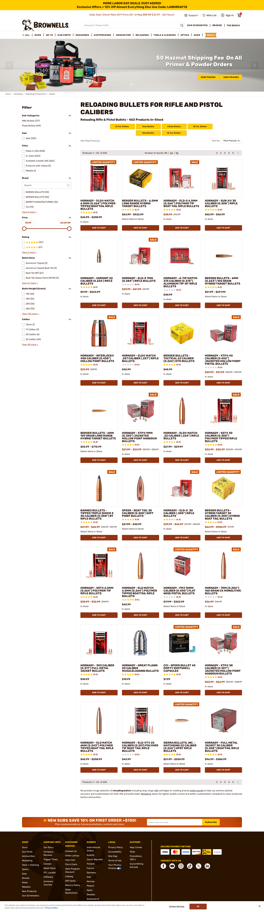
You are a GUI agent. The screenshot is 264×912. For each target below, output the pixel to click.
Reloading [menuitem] (142, 35)
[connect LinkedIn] (207, 866)
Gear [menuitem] (197, 35)
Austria (90, 855)
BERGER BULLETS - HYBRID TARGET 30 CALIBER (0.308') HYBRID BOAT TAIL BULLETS (222, 514)
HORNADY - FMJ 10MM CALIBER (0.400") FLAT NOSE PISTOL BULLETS (179, 590)
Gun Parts (27, 851)
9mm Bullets (148, 133)
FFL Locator (50, 872)
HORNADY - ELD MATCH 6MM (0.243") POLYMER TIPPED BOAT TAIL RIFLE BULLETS (97, 746)
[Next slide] (254, 65)
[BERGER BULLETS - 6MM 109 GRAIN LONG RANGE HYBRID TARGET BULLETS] (99, 410)
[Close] (260, 906)
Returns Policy (72, 885)
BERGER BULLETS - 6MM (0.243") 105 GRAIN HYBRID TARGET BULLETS (222, 281)
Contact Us (71, 851)
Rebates (26, 887)
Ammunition (28, 856)
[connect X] (198, 866)
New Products (29, 891)
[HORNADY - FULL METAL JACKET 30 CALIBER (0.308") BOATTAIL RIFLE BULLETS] (223, 720)
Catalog (69, 876)
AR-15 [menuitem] (49, 35)
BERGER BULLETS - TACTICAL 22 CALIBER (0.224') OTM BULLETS (178, 358)
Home (8, 94)
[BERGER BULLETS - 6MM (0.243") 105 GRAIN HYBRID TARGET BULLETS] (223, 256)
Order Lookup (72, 855)
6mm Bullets (148, 126)
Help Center (136, 847)
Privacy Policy (115, 847)
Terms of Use (114, 860)
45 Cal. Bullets (174, 133)
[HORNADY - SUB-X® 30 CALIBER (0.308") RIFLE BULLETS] (223, 178)
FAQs (132, 851)
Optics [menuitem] (185, 35)
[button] (227, 15)
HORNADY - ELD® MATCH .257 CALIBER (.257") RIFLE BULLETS (140, 358)
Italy (89, 877)
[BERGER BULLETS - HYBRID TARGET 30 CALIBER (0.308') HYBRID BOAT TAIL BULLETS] (223, 488)
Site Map (112, 856)
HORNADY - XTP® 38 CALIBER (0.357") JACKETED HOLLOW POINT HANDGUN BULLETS (223, 669)
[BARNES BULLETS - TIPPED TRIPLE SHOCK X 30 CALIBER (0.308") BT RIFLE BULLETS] (99, 488)
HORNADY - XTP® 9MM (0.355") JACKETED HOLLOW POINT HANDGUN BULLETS (139, 437)
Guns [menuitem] (38, 35)
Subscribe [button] (211, 822)
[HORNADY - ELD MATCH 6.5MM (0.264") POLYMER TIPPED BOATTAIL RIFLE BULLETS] (140, 565)
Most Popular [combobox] (230, 140)
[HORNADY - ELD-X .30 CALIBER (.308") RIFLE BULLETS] (182, 488)
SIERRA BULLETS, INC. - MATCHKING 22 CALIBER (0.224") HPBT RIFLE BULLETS (179, 746)
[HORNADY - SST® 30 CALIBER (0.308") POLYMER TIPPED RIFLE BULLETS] (223, 410)
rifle (156, 790)
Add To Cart (99, 228)
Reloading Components (36, 94)
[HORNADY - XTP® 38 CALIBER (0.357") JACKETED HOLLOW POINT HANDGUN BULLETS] (223, 643)
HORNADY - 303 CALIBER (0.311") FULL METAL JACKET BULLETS (97, 668)
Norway (91, 881)
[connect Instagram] (181, 866)
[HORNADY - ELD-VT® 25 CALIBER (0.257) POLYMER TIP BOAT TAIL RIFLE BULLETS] (140, 720)
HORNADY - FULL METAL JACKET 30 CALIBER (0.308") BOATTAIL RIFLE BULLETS (222, 746)
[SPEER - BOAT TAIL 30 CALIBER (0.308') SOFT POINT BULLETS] (140, 488)
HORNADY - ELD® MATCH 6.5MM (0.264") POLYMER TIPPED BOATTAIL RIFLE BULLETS (98, 204)
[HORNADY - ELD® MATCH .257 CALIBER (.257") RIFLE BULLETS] (140, 333)
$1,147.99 (65, 222)
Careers (48, 863)
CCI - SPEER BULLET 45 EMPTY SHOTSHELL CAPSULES (179, 668)
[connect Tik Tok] (190, 866)
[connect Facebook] (163, 866)
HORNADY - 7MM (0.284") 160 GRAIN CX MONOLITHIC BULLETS (223, 590)
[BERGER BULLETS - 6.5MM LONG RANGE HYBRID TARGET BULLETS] (140, 178)
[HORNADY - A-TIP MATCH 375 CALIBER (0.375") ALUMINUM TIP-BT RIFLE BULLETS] (182, 256)
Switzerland (93, 899)
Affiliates (48, 877)
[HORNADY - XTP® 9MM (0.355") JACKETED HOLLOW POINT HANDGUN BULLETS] (140, 410)
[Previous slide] (9, 65)
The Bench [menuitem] (233, 25)
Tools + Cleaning (30, 865)
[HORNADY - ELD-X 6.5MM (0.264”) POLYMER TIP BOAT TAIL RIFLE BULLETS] (182, 178)
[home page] (45, 25)
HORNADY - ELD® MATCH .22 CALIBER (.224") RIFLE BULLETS (181, 436)
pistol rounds (196, 790)
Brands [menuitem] (217, 25)
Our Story (48, 847)
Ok (198, 907)
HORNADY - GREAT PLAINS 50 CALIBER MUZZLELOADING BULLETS (140, 668)
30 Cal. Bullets (200, 126)
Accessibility (114, 851)
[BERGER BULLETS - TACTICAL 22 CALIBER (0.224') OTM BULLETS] (182, 333)
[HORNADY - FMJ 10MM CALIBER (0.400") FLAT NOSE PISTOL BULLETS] (182, 565)
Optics (25, 869)
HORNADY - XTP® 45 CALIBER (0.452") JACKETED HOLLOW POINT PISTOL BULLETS (223, 359)
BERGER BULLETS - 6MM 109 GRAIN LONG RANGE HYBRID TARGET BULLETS (98, 436)
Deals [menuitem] (211, 35)
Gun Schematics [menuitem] (197, 25)
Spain (90, 890)
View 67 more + (30, 283)
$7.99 (28, 222)
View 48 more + (30, 344)
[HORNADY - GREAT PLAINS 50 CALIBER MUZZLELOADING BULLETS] (140, 643)
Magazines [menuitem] (82, 35)
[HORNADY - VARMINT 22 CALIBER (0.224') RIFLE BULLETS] (99, 256)
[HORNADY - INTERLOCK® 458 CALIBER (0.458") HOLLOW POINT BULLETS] (99, 333)
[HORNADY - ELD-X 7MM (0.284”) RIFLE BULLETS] (140, 256)
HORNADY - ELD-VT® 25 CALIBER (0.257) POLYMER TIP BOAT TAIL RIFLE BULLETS (140, 746)
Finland (91, 863)
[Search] (182, 25)
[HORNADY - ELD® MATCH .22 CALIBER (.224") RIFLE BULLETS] (182, 410)
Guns (24, 847)
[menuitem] (27, 35)
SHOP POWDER (208, 77)
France (90, 868)
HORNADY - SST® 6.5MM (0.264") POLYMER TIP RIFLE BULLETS (96, 590)
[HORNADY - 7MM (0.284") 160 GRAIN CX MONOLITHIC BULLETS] (223, 565)
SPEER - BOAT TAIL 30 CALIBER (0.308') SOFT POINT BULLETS (137, 513)
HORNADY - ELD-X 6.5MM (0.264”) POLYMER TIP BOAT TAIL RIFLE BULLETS (181, 203)
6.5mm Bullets (174, 126)
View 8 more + (29, 212)
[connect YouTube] (172, 866)
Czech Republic (95, 859)
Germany (91, 872)
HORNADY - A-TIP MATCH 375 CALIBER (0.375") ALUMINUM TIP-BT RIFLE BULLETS (180, 282)
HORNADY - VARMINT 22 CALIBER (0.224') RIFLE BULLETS (96, 281)
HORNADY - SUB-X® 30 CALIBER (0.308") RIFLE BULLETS (221, 203)
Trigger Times (51, 859)
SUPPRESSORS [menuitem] (102, 35)
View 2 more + (29, 252)
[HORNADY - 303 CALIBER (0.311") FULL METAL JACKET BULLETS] (99, 643)
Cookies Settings (176, 907)
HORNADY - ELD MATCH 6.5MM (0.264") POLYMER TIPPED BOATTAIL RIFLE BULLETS (139, 591)
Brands (26, 878)
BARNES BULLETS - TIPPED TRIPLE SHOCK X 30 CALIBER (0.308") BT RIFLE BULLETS (97, 514)
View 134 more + (30, 314)
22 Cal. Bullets (122, 126)
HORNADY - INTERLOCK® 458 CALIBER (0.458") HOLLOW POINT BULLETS (97, 358)
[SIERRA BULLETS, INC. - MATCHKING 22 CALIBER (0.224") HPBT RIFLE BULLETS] (182, 720)
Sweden (91, 894)
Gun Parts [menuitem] (64, 35)
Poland (90, 885)
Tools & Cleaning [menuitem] (165, 35)
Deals (25, 882)
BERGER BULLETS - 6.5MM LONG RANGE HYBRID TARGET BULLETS (140, 203)
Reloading (18, 94)
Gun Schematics (30, 895)
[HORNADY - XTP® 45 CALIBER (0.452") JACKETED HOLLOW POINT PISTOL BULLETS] (223, 333)
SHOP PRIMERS (231, 77)
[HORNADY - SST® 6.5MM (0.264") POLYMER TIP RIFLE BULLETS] (99, 565)
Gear (24, 873)
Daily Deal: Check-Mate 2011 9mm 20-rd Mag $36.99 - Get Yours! (132, 14)
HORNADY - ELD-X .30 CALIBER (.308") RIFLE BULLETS (178, 513)
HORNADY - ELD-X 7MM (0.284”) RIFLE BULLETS (139, 279)
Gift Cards (70, 881)
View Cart (70, 860)
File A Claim (71, 864)
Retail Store (50, 868)
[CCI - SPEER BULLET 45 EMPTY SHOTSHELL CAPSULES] (182, 643)
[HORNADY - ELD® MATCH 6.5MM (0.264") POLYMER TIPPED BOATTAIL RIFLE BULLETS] (99, 178)
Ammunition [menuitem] (123, 35)
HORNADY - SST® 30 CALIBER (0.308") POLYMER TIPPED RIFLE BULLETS (221, 437)
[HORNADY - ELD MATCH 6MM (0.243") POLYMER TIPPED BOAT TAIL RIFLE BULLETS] (99, 720)
